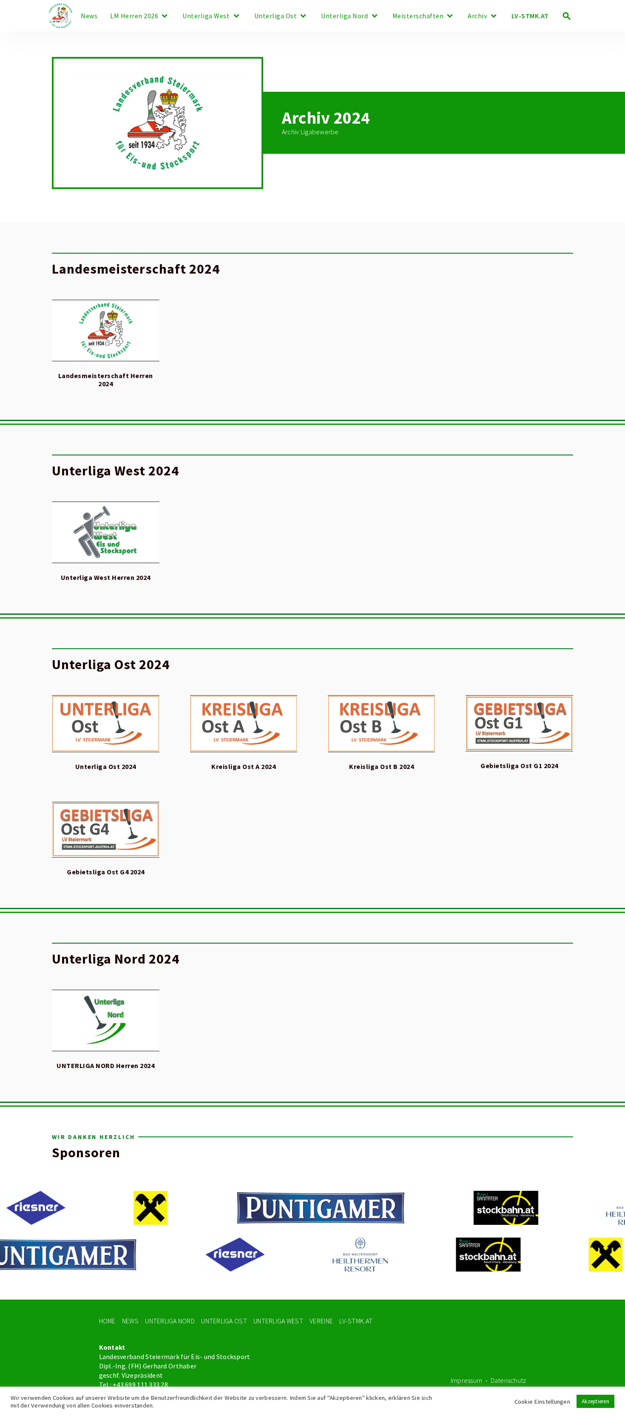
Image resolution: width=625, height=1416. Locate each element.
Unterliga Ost (275, 16)
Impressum (466, 1380)
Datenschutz (508, 1380)
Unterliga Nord (344, 16)
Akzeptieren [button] (595, 1401)
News (89, 16)
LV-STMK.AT (530, 15)
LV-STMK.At (355, 1321)
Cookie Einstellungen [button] (542, 1401)
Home (107, 1321)
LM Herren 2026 (134, 16)
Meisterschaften (418, 16)
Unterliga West (206, 16)
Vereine (321, 1321)
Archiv (477, 16)
